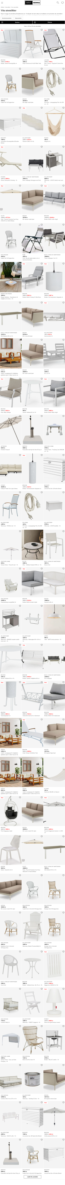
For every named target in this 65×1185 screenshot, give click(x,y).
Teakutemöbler (18, 18)
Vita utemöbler (14, 7)
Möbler (2, 7)
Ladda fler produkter (32, 1176)
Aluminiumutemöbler (7, 18)
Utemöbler (7, 7)
